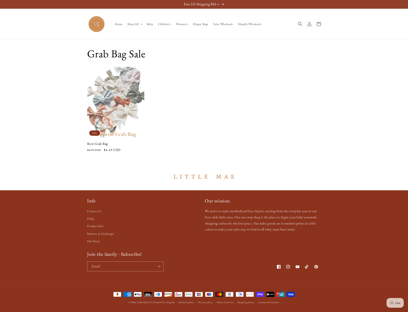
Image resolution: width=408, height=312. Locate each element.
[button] (134, 24)
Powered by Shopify (164, 302)
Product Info (95, 226)
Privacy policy (205, 302)
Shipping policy (245, 302)
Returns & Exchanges (100, 234)
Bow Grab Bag (97, 144)
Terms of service (225, 302)
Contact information (268, 302)
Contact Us (94, 211)
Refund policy (186, 302)
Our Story (93, 241)
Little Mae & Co (145, 302)
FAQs (90, 218)
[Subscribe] (158, 266)
